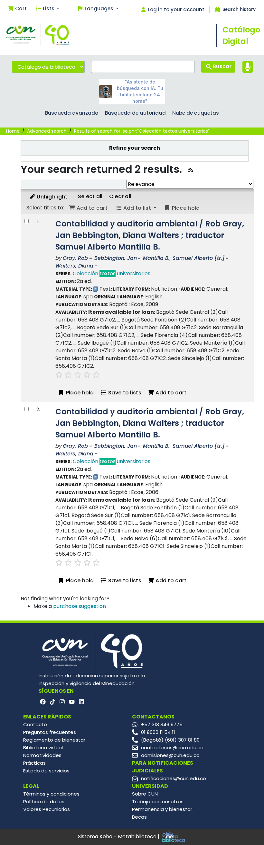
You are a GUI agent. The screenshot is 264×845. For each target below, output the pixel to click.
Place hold (79, 392)
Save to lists (124, 392)
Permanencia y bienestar (162, 809)
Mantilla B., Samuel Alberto (184, 258)
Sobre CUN (145, 793)
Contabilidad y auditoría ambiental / (149, 235)
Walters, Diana (74, 265)
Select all (90, 196)
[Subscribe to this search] (190, 170)
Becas (139, 817)
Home (13, 131)
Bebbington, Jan (115, 258)
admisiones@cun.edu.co (170, 755)
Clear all (120, 196)
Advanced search (47, 131)
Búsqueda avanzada (72, 113)
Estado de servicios (46, 770)
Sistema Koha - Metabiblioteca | (119, 836)
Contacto (35, 724)
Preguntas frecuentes (49, 732)
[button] (17, 9)
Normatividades (42, 755)
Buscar (222, 66)
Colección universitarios (111, 273)
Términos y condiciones (51, 793)
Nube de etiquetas (195, 113)
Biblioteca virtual (43, 747)
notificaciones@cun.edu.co (173, 778)
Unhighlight (51, 196)
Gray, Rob (75, 258)
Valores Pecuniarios (46, 809)
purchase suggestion (79, 606)
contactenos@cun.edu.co (172, 747)
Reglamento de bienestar (54, 739)
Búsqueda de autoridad (135, 113)
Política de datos (43, 801)
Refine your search (134, 148)
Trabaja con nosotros (158, 801)
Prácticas (34, 763)
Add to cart (170, 392)
